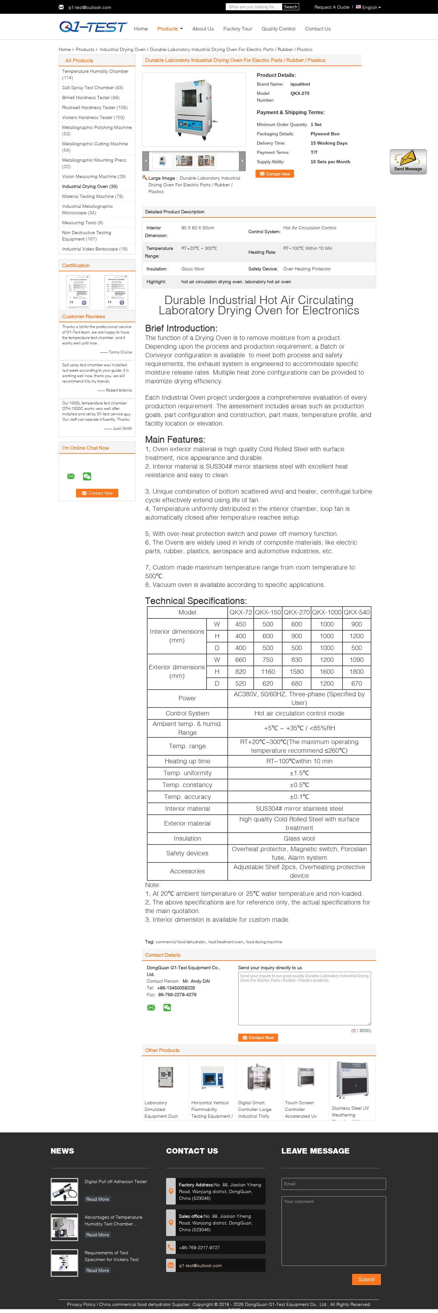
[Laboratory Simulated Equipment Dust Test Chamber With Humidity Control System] (165, 1077)
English (369, 7)
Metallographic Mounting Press (94, 160)
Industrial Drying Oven (123, 49)
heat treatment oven (225, 941)
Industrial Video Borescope (90, 248)
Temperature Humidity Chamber (95, 71)
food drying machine (264, 941)
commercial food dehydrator (180, 941)
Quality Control (279, 28)
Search (290, 6)
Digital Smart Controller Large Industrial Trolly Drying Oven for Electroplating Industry (255, 1119)
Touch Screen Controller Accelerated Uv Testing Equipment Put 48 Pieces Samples (304, 1119)
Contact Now (278, 173)
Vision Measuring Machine (89, 176)
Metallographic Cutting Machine (95, 143)
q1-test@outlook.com (89, 7)
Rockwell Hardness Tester (88, 107)
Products (167, 28)
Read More (97, 1199)
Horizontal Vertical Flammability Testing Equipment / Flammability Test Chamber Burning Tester (212, 1119)
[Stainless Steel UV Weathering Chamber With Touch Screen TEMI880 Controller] (352, 1080)
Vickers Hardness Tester (87, 117)
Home (141, 28)
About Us (203, 28)
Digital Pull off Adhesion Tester (116, 1181)
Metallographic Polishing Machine (97, 127)
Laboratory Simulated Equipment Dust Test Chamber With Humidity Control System (165, 1119)
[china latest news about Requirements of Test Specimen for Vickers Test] (64, 1263)
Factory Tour (237, 28)
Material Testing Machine (88, 196)
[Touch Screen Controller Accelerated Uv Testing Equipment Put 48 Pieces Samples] (305, 1077)
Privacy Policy (81, 1304)
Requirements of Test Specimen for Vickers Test (112, 1256)
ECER (234, 1310)
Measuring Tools (79, 222)
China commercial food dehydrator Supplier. (145, 1304)
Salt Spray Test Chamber (88, 87)
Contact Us (318, 28)
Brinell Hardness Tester (86, 97)
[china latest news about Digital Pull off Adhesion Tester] (64, 1192)
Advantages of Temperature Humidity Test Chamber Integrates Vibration (113, 1221)
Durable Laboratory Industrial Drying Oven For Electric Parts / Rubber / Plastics (194, 184)
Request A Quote (332, 7)
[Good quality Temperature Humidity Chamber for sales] (78, 291)
